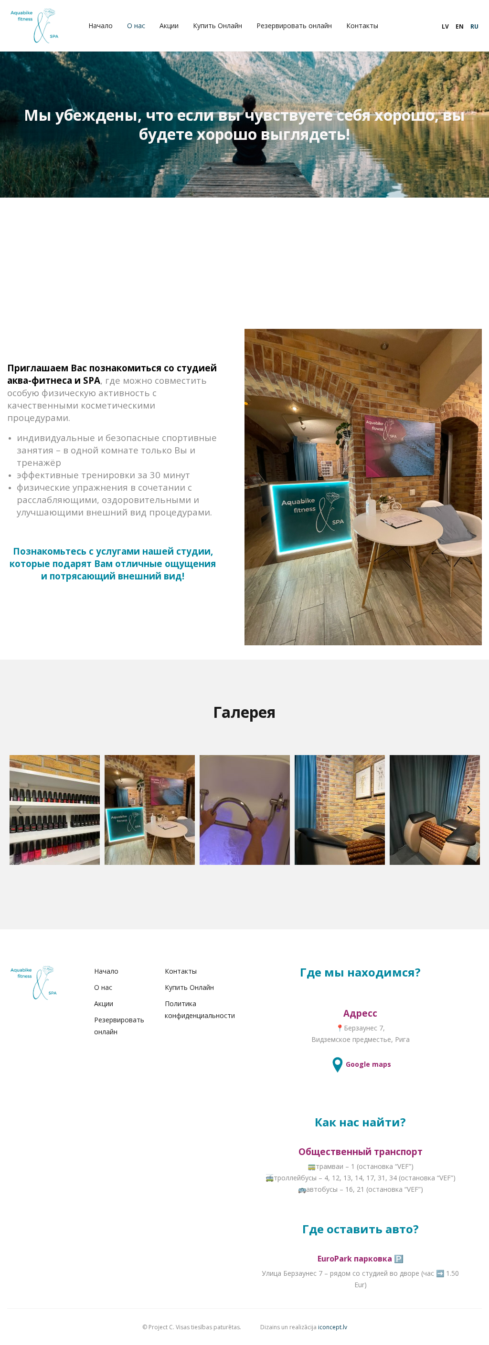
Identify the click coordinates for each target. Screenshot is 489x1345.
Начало (100, 25)
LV (445, 26)
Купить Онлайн (217, 25)
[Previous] (19, 810)
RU (474, 26)
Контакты (362, 25)
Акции (169, 25)
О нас (136, 25)
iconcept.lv (332, 1327)
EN (460, 26)
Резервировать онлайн (294, 25)
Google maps (368, 1064)
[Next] (470, 810)
